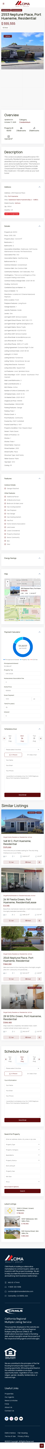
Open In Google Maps (12, 214)
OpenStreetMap (30, 620)
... (26, 911)
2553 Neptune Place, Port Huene (31, 588)
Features (8, 478)
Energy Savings (10, 558)
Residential (6, 10)
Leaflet (22, 620)
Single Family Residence (11, 837)
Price (7, 1182)
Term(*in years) (9, 704)
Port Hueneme (13, 196)
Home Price (8, 687)
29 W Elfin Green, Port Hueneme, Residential (22, 1017)
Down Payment (9, 695)
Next (41, 738)
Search (22, 1191)
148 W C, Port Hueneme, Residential (17, 842)
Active (30, 837)
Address (7, 187)
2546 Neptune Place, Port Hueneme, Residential (18, 959)
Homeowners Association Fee (14, 678)
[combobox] (22, 1144)
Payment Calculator (12, 632)
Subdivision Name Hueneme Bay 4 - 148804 (23, 200)
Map (6, 574)
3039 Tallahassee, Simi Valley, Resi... (29, 1220)
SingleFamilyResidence (10, 895)
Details (7, 226)
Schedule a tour (10, 729)
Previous (4, 738)
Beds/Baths (10, 1155)
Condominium (16, 10)
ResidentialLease (24, 895)
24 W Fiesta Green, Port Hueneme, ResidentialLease (19, 901)
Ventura (17, 203)
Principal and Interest (11, 663)
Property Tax (8, 670)
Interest (6, 712)
